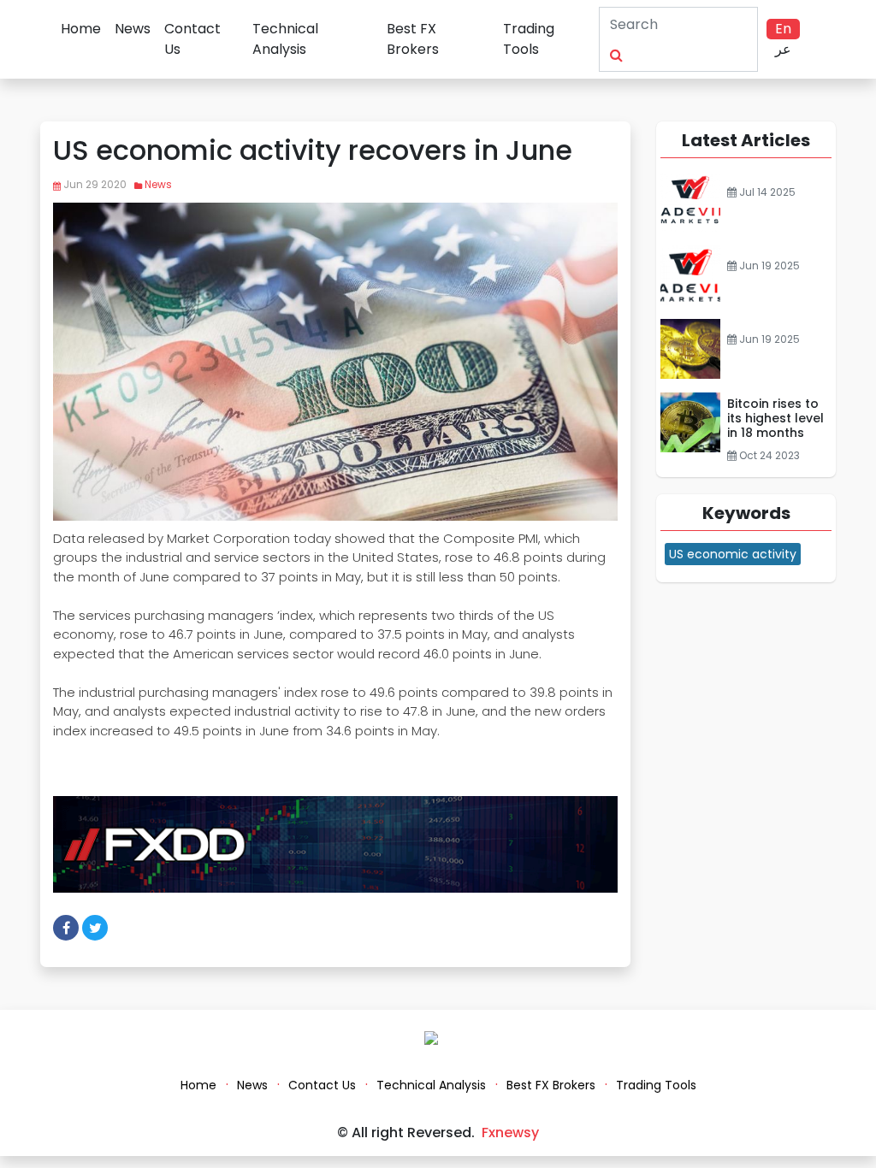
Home (81, 28)
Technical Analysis (285, 39)
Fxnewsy (510, 1132)
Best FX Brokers (413, 39)
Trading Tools (528, 39)
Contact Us (192, 39)
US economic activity (732, 554)
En (783, 28)
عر (783, 49)
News (133, 28)
